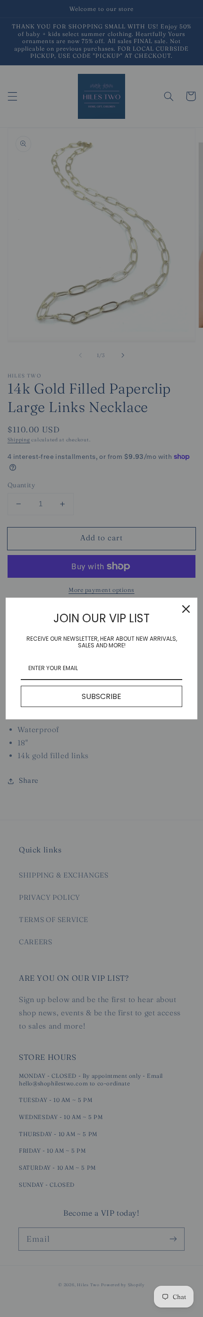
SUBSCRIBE (101, 696)
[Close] (186, 609)
